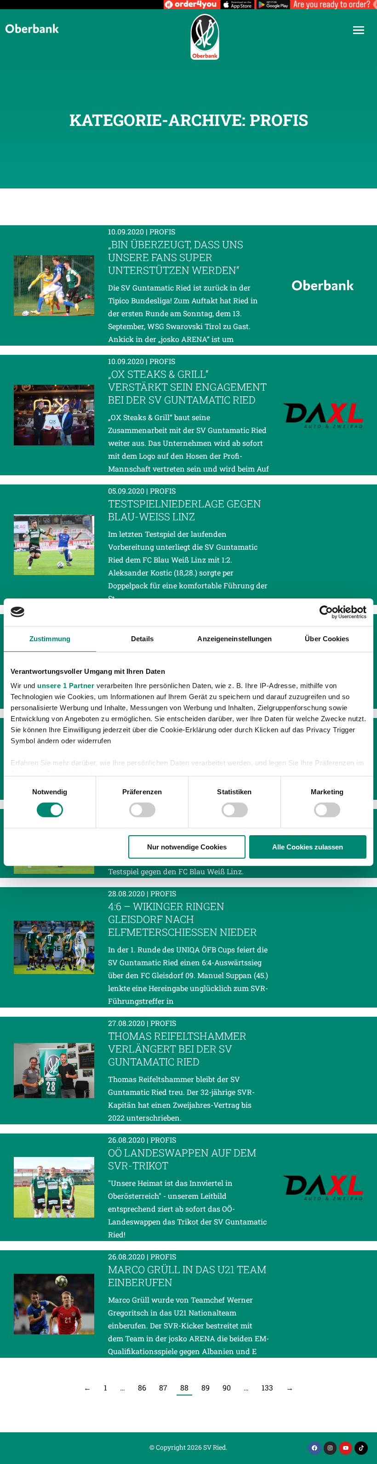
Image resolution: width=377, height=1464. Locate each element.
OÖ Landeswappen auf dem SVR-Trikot (182, 1159)
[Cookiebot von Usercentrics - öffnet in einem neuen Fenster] (326, 612)
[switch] (142, 810)
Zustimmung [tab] (49, 638)
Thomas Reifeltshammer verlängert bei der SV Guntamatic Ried (177, 1048)
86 (142, 1387)
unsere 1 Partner (65, 685)
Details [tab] (142, 638)
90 (227, 1387)
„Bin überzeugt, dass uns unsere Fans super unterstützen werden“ (175, 257)
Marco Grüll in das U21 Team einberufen (187, 1276)
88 (184, 1387)
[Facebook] (314, 1448)
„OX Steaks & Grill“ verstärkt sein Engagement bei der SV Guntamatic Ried (187, 386)
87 (163, 1387)
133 (267, 1387)
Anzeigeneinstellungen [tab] (234, 638)
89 (205, 1387)
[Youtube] (345, 1448)
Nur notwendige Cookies (187, 847)
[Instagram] (330, 1448)
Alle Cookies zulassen (307, 847)
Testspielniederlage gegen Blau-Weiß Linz (184, 510)
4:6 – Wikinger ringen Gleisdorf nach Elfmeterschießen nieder (182, 919)
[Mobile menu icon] (358, 30)
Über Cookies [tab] (327, 638)
